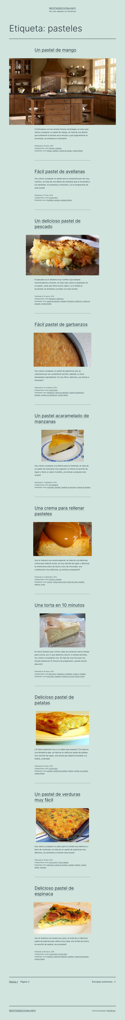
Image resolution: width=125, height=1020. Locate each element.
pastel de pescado (53, 301)
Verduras (43, 867)
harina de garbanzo (62, 393)
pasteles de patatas (60, 771)
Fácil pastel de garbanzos (61, 324)
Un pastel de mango (55, 50)
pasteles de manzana (68, 487)
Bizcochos (52, 674)
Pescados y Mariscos (56, 299)
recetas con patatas (81, 771)
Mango (49, 151)
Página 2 (24, 981)
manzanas (50, 487)
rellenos (37, 584)
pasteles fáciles (66, 200)
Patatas (70, 771)
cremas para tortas (59, 582)
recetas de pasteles (83, 487)
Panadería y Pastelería (64, 674)
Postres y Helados (55, 148)
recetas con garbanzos (49, 395)
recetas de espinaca (81, 957)
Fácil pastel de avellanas (60, 171)
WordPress (111, 1011)
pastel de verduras (61, 865)
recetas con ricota (68, 676)
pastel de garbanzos (77, 393)
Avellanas (50, 200)
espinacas (50, 865)
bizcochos (50, 676)
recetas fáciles (78, 151)
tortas (43, 584)
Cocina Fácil (53, 198)
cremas (49, 582)
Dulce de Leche (72, 582)
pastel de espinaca (60, 957)
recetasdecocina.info (62, 8)
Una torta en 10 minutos (59, 605)
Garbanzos (51, 393)
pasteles (55, 151)
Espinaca (50, 957)
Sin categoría (53, 485)
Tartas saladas (63, 862)
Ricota (77, 676)
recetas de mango (65, 151)
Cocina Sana (62, 954)
